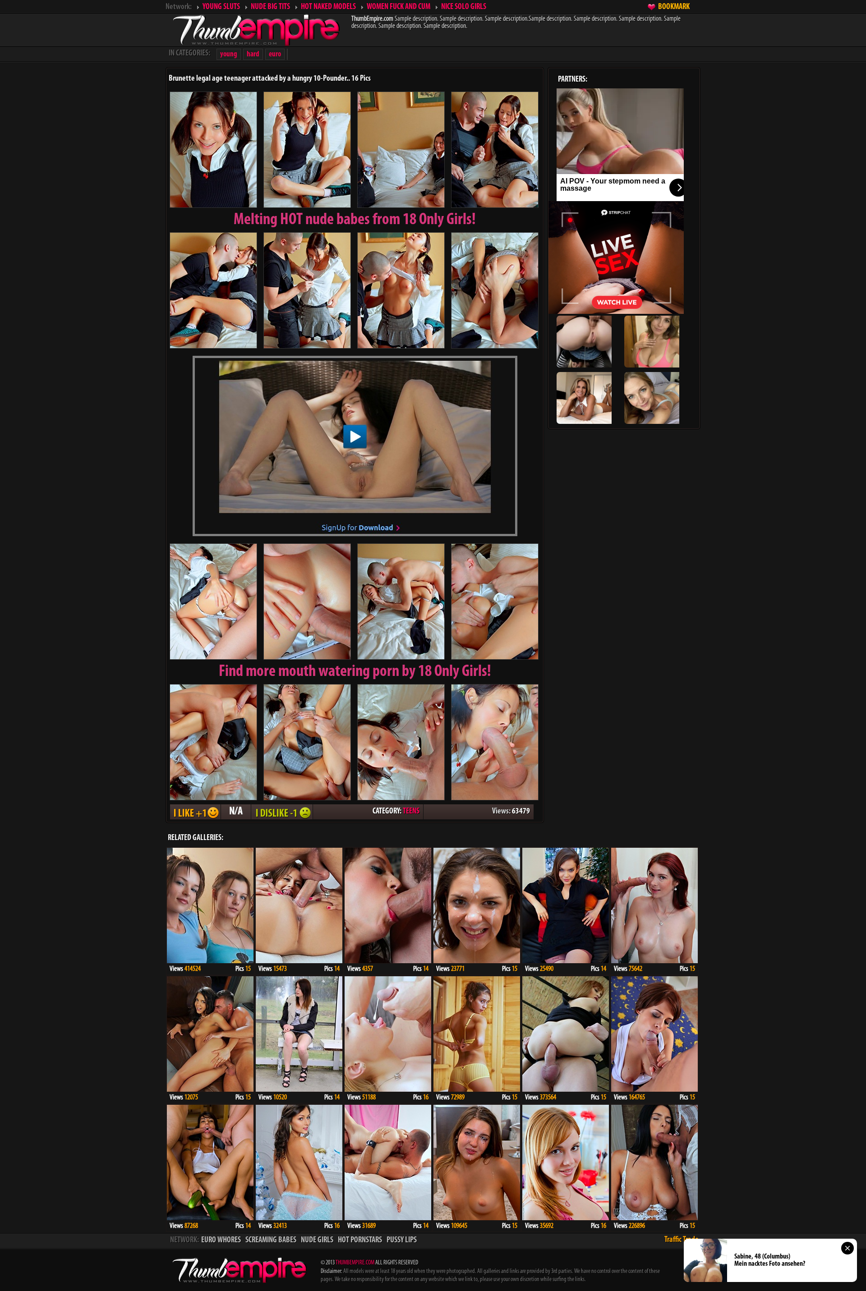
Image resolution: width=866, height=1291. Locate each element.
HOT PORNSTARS (360, 1240)
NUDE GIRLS (317, 1240)
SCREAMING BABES (270, 1240)
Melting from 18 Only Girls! (355, 220)
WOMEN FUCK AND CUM (398, 7)
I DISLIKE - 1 (282, 811)
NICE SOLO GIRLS (463, 7)
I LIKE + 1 (195, 811)
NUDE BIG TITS (270, 7)
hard (253, 54)
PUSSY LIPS (402, 1240)
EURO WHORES (221, 1240)
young (228, 54)
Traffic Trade (681, 1240)
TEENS (411, 812)
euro (275, 54)
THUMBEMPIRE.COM (355, 1262)
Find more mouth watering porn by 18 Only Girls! (355, 672)
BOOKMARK (674, 7)
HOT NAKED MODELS (328, 7)
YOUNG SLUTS (221, 7)
